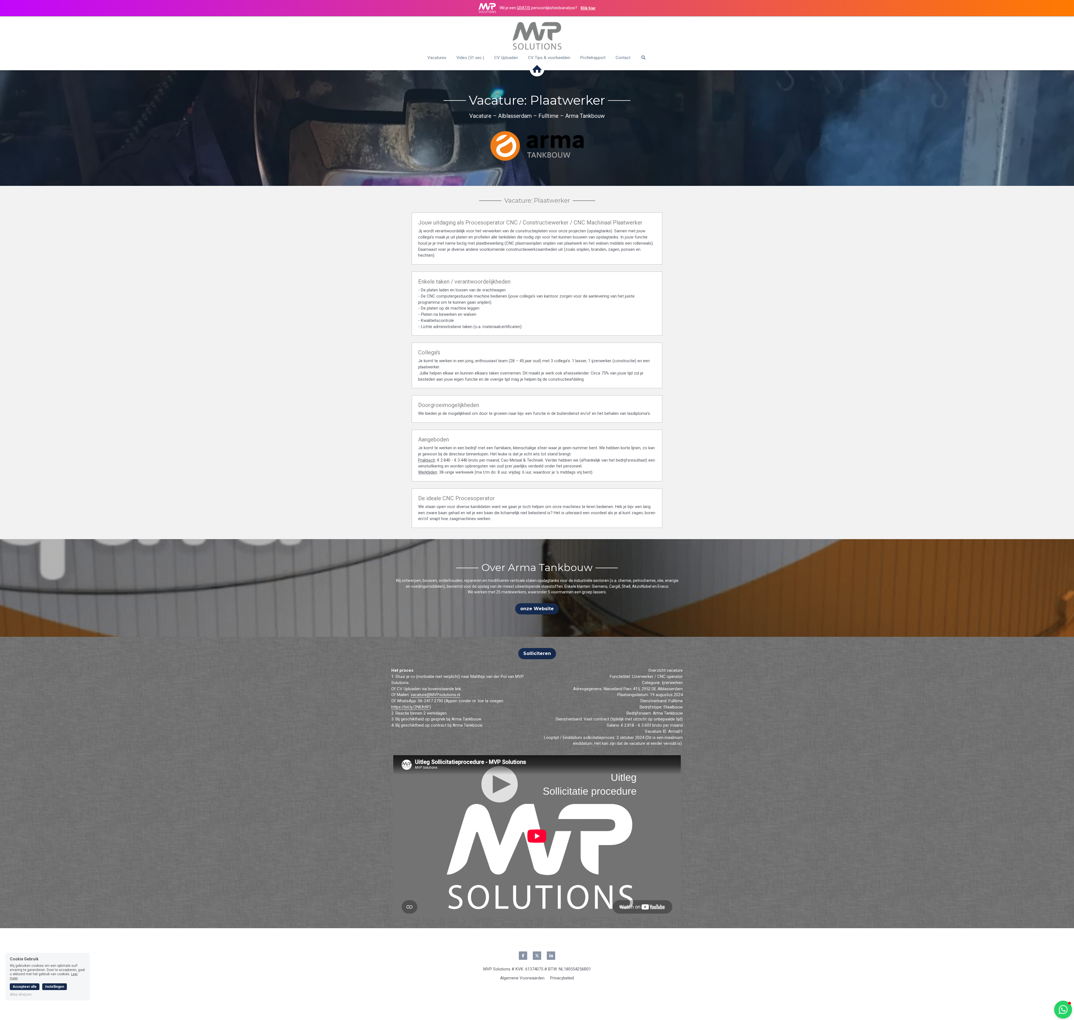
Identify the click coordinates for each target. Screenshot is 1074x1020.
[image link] (537, 36)
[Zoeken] (643, 57)
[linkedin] (551, 955)
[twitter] (537, 955)
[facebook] (523, 955)
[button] (1063, 1010)
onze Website (537, 608)
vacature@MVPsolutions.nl (435, 694)
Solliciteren (537, 653)
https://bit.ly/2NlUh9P (410, 707)
